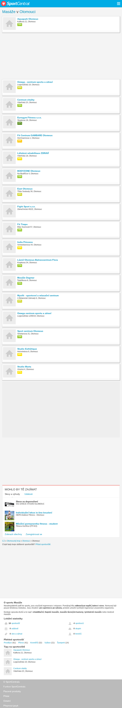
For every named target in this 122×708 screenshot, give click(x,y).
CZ (3, 541)
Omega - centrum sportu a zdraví (27, 659)
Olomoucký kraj (13, 541)
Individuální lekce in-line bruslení (34, 512)
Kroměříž (34, 643)
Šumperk (61, 643)
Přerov (21, 643)
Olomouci (27, 12)
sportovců (79, 623)
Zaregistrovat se (34, 534)
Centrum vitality (20, 668)
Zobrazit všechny (13, 534)
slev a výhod (16, 634)
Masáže (8, 12)
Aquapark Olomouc (21, 650)
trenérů (78, 634)
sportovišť (15, 623)
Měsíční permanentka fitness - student (37, 523)
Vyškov (47, 643)
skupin (78, 628)
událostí (14, 628)
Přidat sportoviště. (43, 544)
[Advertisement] (61, 56)
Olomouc (26, 541)
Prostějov (8, 643)
